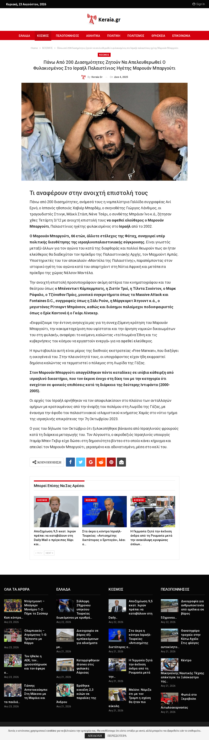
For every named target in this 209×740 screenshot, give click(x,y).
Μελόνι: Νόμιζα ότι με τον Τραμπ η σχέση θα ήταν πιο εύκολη (130, 698)
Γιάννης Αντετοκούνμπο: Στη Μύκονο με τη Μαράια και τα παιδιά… (26, 694)
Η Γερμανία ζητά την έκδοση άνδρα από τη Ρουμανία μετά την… (130, 668)
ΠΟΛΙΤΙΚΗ (113, 35)
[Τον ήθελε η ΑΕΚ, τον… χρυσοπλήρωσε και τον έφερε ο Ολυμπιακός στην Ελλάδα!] (13, 660)
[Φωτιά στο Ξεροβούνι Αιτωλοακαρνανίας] (169, 699)
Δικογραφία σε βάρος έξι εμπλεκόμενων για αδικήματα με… (77, 639)
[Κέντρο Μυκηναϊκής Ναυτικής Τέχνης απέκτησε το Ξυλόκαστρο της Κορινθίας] (169, 664)
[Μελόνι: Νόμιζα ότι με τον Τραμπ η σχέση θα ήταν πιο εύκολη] (117, 694)
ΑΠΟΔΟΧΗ (95, 735)
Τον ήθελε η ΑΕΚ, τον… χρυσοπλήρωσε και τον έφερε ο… (25, 664)
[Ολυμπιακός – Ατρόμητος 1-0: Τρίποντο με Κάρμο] (13, 635)
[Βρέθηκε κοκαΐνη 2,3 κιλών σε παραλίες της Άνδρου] (65, 690)
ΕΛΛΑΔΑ (24, 35)
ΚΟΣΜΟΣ (43, 35)
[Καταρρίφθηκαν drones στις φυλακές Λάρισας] (65, 664)
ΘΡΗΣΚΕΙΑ (158, 35)
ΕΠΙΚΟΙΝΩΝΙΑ (181, 35)
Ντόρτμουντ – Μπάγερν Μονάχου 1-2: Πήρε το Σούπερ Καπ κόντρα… (26, 609)
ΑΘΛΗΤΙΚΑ (93, 35)
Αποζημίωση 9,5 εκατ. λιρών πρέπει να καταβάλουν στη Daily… (131, 609)
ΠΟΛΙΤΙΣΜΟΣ (135, 35)
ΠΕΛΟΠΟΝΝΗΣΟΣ (67, 35)
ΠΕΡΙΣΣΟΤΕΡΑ (117, 735)
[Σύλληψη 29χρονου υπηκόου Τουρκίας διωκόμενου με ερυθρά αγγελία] (65, 605)
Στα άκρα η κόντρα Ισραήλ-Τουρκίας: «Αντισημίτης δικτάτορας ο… (130, 639)
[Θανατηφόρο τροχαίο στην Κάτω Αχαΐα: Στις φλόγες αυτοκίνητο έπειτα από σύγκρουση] (169, 635)
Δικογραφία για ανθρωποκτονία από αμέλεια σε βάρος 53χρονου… (182, 609)
